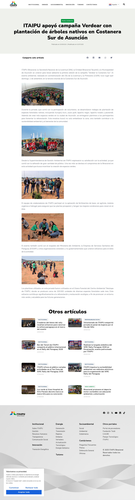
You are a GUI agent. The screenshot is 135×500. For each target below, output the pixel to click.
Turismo (80, 5)
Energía (45, 5)
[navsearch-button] (124, 4)
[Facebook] (104, 413)
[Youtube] (116, 413)
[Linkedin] (120, 413)
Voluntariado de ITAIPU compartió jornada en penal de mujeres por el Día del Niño (98, 325)
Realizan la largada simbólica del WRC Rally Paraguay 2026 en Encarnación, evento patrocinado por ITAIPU (98, 348)
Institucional (33, 5)
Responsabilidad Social (92, 319)
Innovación (70, 5)
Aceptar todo (24, 492)
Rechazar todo (31, 487)
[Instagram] (108, 413)
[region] (24, 482)
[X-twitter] (112, 413)
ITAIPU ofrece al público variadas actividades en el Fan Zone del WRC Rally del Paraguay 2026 (51, 369)
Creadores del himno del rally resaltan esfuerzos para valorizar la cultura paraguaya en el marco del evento (51, 326)
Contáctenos (91, 5)
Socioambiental (57, 5)
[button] (87, 58)
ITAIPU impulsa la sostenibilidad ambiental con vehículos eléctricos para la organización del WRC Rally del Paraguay (98, 370)
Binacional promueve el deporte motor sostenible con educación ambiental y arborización (97, 391)
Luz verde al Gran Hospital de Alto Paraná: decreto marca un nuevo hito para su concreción (50, 391)
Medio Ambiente (67, 21)
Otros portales (110, 424)
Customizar (14, 487)
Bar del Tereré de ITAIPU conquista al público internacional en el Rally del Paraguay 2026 (51, 347)
